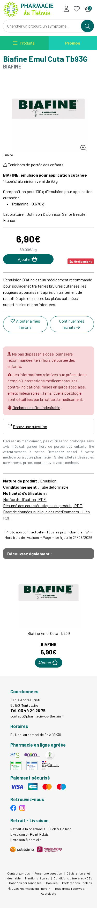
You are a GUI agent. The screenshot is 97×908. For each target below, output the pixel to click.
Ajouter (45, 662)
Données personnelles (25, 883)
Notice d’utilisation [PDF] (25, 499)
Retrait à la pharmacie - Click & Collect (40, 829)
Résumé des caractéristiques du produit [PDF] (43, 505)
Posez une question (30, 426)
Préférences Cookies (77, 883)
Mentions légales (37, 878)
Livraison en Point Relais (29, 834)
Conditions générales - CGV (73, 878)
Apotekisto (48, 893)
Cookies (52, 883)
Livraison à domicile (25, 839)
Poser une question (48, 873)
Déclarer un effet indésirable (36, 407)
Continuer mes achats (71, 324)
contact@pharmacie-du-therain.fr (37, 716)
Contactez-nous (18, 873)
